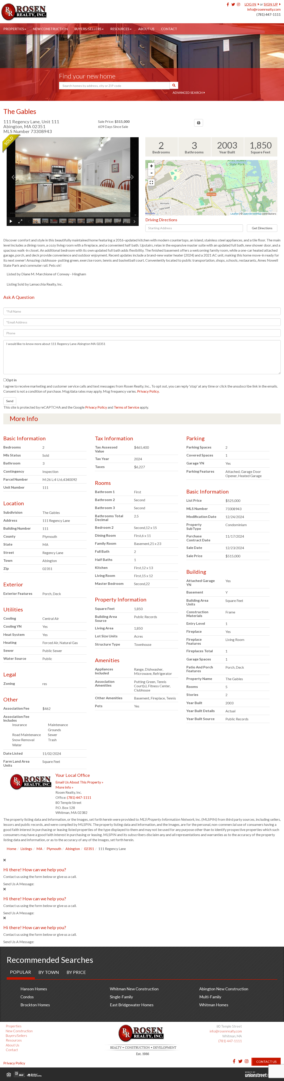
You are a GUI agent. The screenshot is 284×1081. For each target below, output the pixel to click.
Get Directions (262, 228)
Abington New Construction (223, 989)
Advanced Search (188, 92)
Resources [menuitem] (119, 29)
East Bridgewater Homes (132, 1005)
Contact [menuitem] (169, 29)
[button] (174, 85)
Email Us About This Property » (79, 782)
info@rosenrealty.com (264, 9)
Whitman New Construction (134, 989)
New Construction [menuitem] (50, 29)
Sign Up (271, 4)
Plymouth (54, 848)
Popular (20, 972)
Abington (72, 848)
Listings (26, 848)
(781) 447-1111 (268, 14)
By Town (48, 972)
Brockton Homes (35, 1005)
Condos (27, 997)
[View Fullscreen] (151, 182)
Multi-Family (210, 997)
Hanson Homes (33, 989)
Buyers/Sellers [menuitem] (87, 29)
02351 (89, 848)
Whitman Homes (213, 1005)
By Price (76, 972)
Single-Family (121, 997)
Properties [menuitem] (13, 29)
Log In (250, 4)
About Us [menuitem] (146, 29)
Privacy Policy (148, 391)
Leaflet (235, 213)
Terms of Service (126, 407)
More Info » (64, 787)
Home (11, 848)
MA (39, 848)
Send (9, 401)
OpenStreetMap (252, 213)
